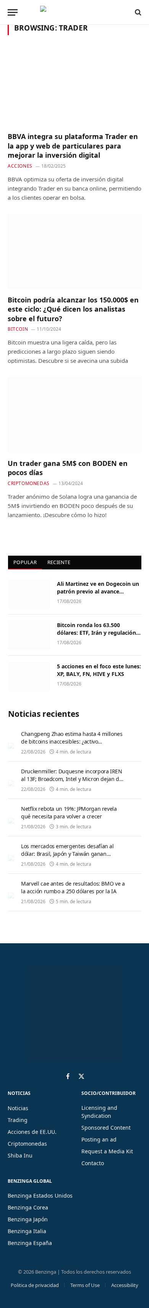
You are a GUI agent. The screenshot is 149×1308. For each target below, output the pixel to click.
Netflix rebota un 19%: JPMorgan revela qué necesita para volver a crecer (69, 812)
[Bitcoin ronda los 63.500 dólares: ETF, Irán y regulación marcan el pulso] (29, 635)
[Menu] (13, 12)
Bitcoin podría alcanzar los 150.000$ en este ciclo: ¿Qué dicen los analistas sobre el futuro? (73, 309)
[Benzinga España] (72, 12)
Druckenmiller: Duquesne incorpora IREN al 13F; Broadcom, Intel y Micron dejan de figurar (71, 779)
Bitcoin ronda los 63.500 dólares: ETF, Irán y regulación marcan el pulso (96, 632)
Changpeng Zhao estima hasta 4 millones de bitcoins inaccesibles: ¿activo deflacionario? (72, 741)
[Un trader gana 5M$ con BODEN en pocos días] (74, 415)
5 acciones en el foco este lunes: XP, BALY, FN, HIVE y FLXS (99, 670)
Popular (25, 562)
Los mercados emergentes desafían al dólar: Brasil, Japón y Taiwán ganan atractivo (67, 853)
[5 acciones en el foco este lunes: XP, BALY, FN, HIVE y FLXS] (29, 676)
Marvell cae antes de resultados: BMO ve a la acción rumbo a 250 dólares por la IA (73, 887)
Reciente (58, 562)
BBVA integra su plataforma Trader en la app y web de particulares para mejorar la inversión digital (73, 146)
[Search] (137, 12)
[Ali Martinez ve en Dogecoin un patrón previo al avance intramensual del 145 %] (29, 593)
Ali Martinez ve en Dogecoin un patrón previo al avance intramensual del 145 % (98, 591)
